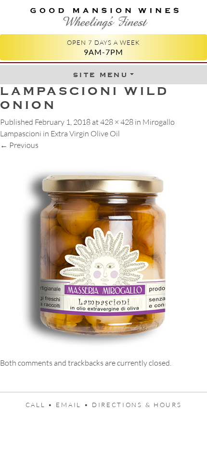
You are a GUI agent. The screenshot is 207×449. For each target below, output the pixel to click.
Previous (19, 145)
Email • (74, 405)
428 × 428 (116, 122)
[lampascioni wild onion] (103, 253)
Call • (41, 405)
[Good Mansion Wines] (103, 16)
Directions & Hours (136, 405)
